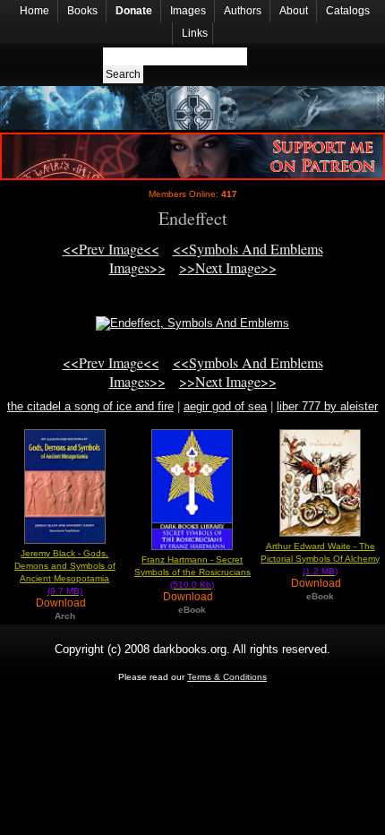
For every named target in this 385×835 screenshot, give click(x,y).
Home (34, 10)
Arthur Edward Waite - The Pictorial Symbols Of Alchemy (320, 558)
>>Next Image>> (228, 267)
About (293, 10)
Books (82, 10)
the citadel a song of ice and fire (90, 406)
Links (195, 33)
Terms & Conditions (227, 677)
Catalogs (348, 10)
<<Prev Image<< (111, 248)
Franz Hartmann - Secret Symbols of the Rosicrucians (192, 572)
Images (188, 10)
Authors (242, 10)
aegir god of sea (225, 406)
